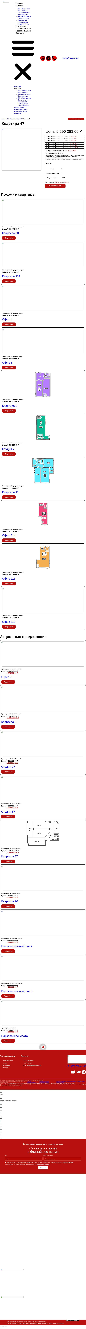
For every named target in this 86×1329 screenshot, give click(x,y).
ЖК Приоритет (11, 119)
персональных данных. (43, 1164)
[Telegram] (48, 58)
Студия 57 (8, 811)
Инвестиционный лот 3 (16, 991)
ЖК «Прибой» (23, 11)
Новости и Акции (23, 31)
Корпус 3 (19, 119)
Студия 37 (8, 766)
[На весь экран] (2, 1326)
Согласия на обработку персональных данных (44, 1082)
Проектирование (23, 28)
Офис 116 (8, 578)
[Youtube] (73, 1072)
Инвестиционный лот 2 (16, 946)
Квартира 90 (9, 901)
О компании (21, 26)
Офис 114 (8, 535)
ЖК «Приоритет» (24, 9)
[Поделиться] (4, 1326)
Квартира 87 (9, 856)
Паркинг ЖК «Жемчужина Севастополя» (23, 22)
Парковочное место (14, 1036)
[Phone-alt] (54, 58)
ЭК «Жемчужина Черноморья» (24, 14)
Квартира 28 (10, 233)
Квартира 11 (10, 492)
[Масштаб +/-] (0, 1326)
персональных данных (35, 1162)
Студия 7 (8, 449)
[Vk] (78, 1072)
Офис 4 (7, 319)
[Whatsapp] (43, 58)
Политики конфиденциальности (31, 1082)
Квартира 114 (11, 276)
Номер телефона (48, 1155)
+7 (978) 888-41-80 (70, 58)
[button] (23, 60)
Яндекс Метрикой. (68, 1162)
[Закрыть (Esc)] (5, 1326)
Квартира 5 (9, 405)
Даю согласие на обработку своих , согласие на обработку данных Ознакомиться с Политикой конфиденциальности (39, 1163)
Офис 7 (6, 677)
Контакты (20, 33)
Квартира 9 (8, 721)
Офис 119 (8, 621)
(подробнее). (42, 1321)
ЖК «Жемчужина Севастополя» (24, 17)
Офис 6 (7, 362)
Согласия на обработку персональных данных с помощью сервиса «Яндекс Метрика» (70, 1082)
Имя (6, 1155)
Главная (19, 3)
